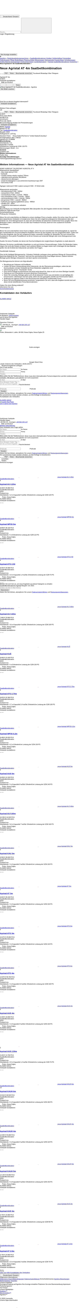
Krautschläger (59, 60)
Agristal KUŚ (5, 654)
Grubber (49, 58)
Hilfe (8, 1272)
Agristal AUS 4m (7, 1013)
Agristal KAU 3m (7, 853)
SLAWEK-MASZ (5, 299)
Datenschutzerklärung (32, 1279)
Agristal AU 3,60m (8, 614)
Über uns (3, 1272)
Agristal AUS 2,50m (8, 1051)
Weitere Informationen (7, 425)
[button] (39, 44)
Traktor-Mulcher (5, 62)
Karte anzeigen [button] (34, 347)
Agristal (7, 127)
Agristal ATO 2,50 (7, 564)
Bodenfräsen (19, 60)
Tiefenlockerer (5, 60)
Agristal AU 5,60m (8, 814)
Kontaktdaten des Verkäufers (20, 1272)
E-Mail (23, 380)
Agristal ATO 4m (7, 973)
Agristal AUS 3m (7, 1211)
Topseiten (14, 1281)
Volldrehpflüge (57, 58)
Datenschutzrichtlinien (39, 393)
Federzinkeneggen (27, 62)
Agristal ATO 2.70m (8, 694)
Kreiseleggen (15, 62)
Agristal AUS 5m (7, 774)
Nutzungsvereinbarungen (59, 393)
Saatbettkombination (10, 130)
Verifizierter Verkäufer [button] (7, 314)
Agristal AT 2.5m (7, 1251)
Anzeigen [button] (14, 325)
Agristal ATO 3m (7, 933)
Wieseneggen (39, 60)
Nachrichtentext (24, 384)
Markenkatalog (5, 1281)
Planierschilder (29, 60)
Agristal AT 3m (6, 893)
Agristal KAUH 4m (8, 1131)
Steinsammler (49, 60)
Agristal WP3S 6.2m (8, 734)
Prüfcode (33, 389)
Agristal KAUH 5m (8, 1171)
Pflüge (12, 60)
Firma (23, 372)
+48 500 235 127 (24, 325)
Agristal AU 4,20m (8, 484)
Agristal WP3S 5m (8, 524)
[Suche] (36, 25)
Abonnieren (5, 590)
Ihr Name (24, 369)
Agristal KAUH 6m (8, 1091)
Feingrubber (67, 58)
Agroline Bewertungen (61, 1279)
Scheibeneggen (69, 60)
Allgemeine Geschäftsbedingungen (12, 1279)
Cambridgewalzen (40, 62)
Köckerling (73, 62)
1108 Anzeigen (13, 315)
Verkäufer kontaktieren (8, 103)
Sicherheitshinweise (7, 289)
